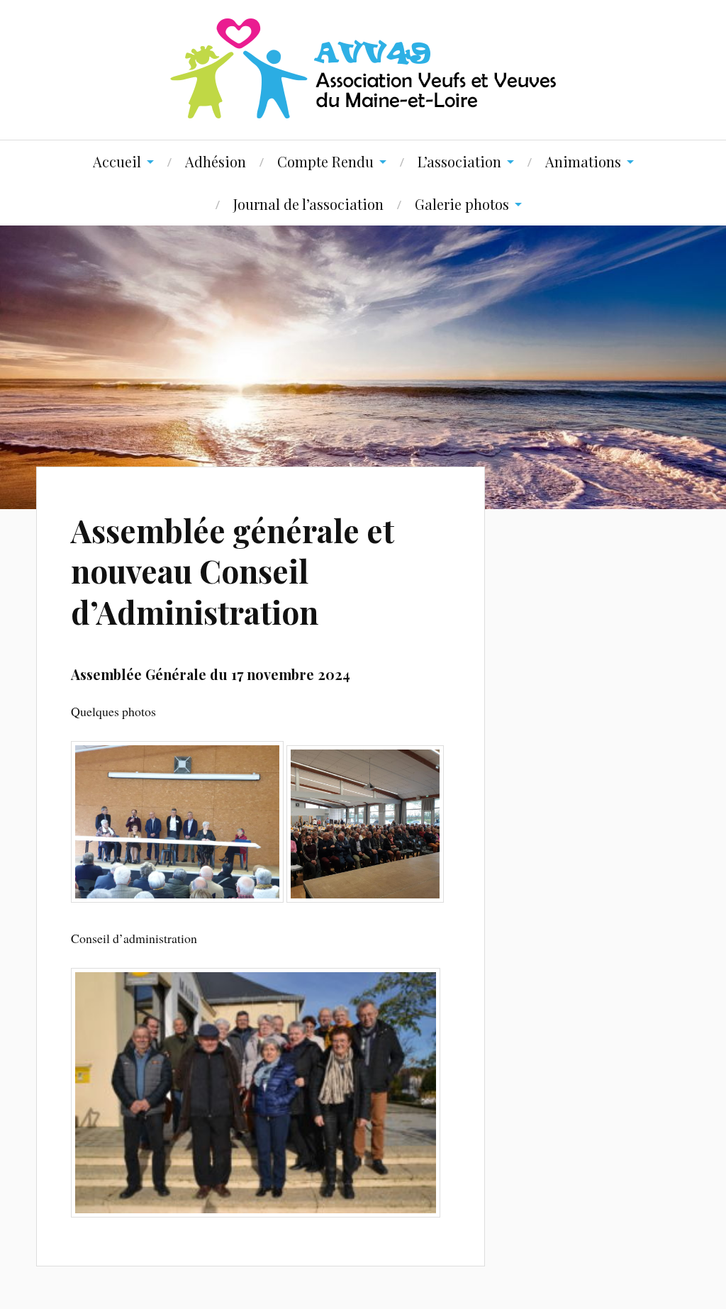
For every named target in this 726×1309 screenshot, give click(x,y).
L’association (459, 161)
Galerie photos (462, 203)
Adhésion (215, 161)
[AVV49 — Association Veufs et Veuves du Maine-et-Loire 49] (363, 68)
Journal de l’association (308, 203)
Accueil (117, 161)
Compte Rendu (325, 161)
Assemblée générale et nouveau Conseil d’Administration (232, 571)
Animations (583, 161)
